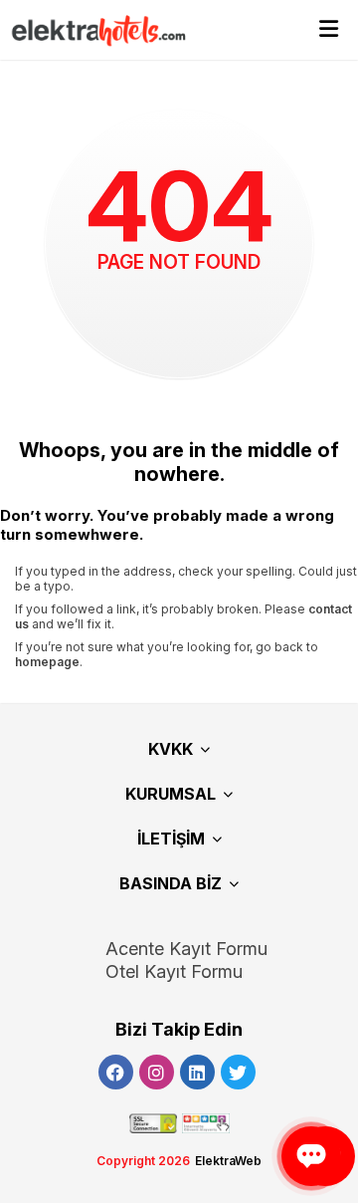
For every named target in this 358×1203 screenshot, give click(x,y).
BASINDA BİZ (170, 883)
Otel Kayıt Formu (174, 971)
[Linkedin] (197, 1072)
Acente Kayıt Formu (186, 948)
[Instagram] (156, 1072)
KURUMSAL (170, 794)
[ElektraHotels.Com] (89, 30)
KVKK (170, 749)
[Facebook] (115, 1072)
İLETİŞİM (171, 838)
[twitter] (238, 1072)
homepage (47, 661)
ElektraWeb (228, 1160)
